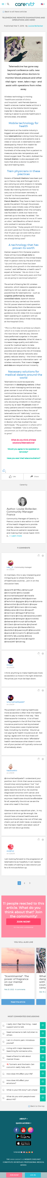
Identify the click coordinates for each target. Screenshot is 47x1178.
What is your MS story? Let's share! (22, 1090)
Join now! (23, 921)
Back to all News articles (15, 11)
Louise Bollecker (35, 26)
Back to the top (37, 1106)
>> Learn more (15, 536)
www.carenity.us (17, 1159)
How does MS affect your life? (20, 1074)
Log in (33, 1175)
